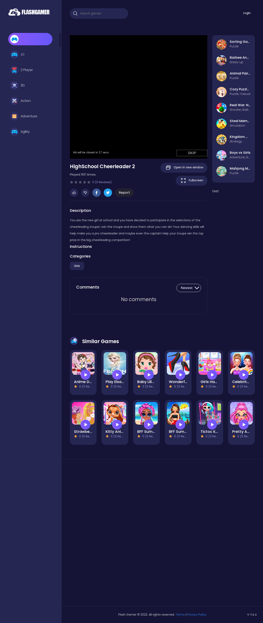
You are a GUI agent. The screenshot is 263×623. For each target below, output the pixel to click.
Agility (25, 131)
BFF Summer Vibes (154, 431)
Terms (180, 615)
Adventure (29, 116)
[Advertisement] (99, 534)
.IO (22, 54)
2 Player (27, 70)
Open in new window (188, 167)
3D (23, 85)
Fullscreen (195, 180)
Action (26, 100)
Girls (77, 266)
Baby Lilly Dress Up (154, 381)
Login (247, 13)
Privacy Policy (196, 615)
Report (124, 192)
